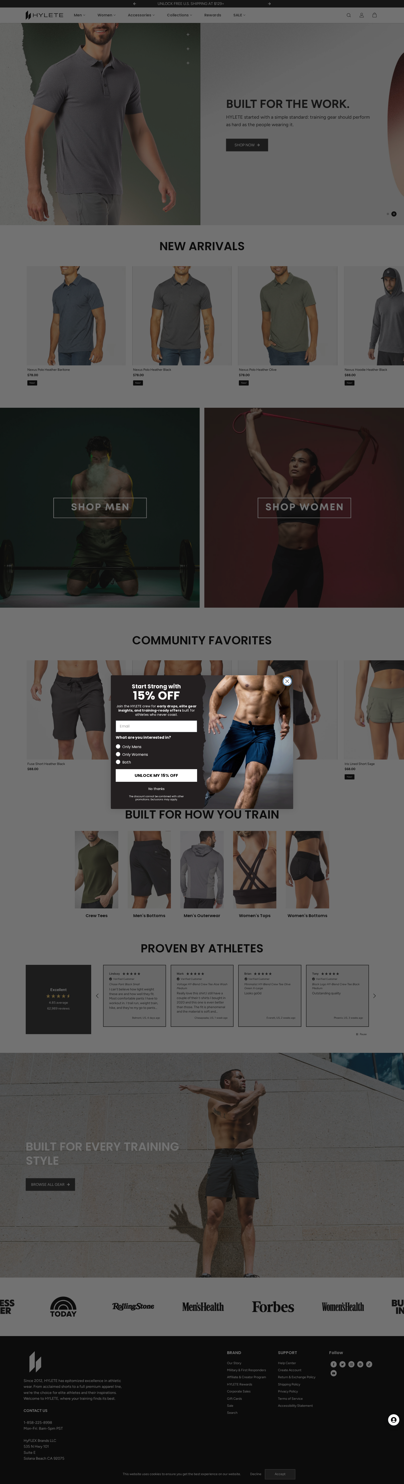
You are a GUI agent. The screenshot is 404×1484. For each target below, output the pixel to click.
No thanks (156, 788)
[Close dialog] (287, 681)
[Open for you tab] (393, 1419)
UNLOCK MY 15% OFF (156, 775)
